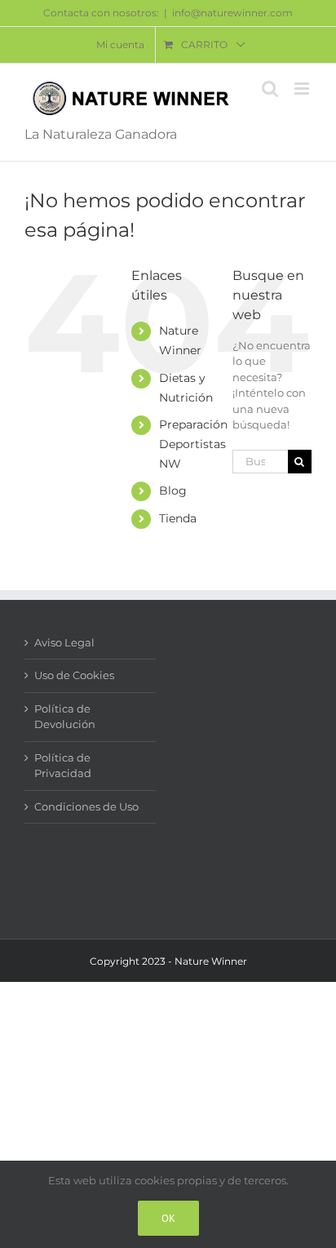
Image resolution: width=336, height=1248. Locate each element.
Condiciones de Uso (86, 806)
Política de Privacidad (62, 765)
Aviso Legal (64, 642)
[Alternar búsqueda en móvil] (270, 88)
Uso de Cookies (74, 675)
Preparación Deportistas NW (193, 444)
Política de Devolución (64, 716)
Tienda (178, 518)
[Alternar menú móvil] (303, 88)
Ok (168, 1218)
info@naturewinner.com (232, 13)
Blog (173, 490)
